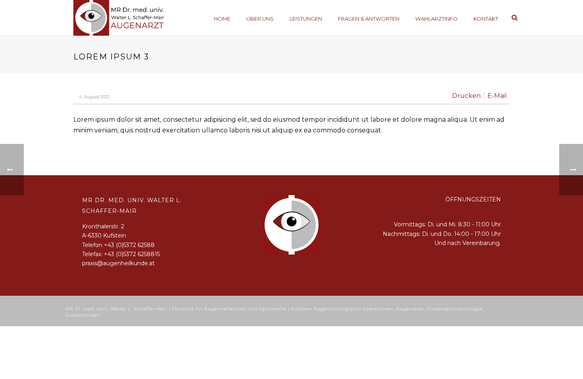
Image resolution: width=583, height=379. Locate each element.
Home (222, 18)
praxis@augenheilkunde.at (118, 263)
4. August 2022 (94, 97)
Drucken (466, 96)
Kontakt (486, 18)
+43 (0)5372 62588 (129, 245)
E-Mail (497, 96)
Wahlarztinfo (436, 18)
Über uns (260, 18)
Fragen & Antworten (368, 18)
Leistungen (306, 18)
